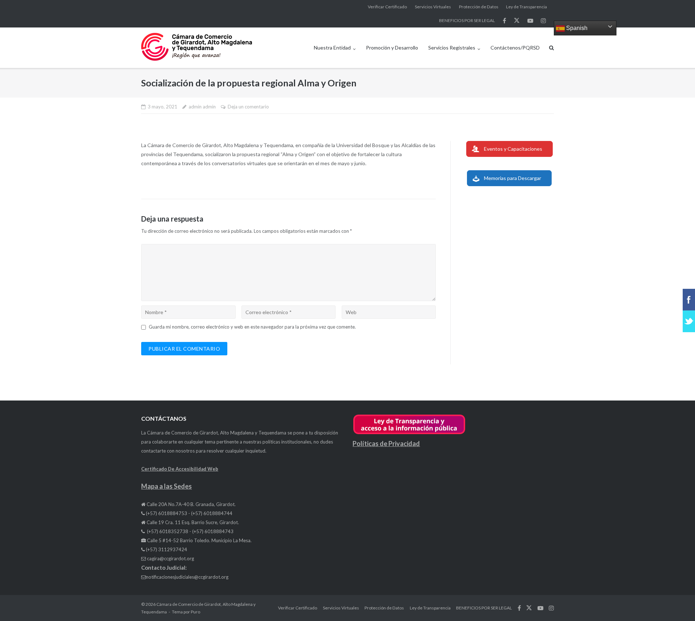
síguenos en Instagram (543, 20)
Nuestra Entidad (332, 47)
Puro (195, 611)
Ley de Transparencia (526, 6)
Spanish (576, 28)
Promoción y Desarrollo (392, 47)
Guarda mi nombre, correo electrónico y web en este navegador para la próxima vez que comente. (252, 327)
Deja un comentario (248, 107)
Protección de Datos (478, 6)
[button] (409, 433)
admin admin (202, 107)
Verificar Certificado (387, 6)
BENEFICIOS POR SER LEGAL (467, 20)
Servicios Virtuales (433, 6)
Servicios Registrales (451, 47)
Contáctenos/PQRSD (515, 47)
